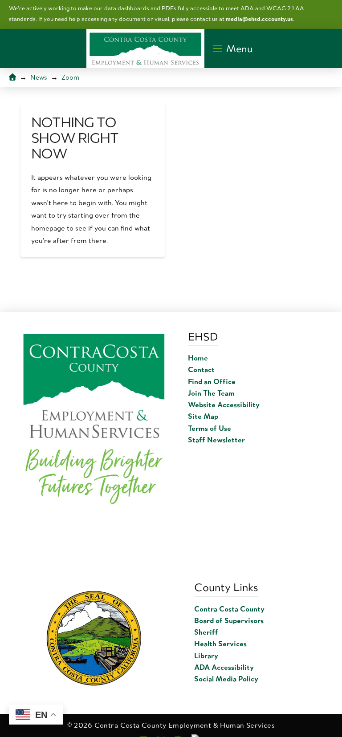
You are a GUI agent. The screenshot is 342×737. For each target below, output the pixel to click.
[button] (232, 48)
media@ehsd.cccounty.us (259, 19)
